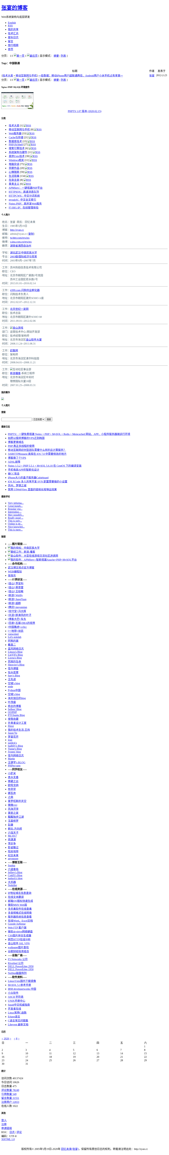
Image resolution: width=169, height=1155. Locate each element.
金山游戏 (18, 327)
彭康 (10, 824)
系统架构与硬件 (18, 152)
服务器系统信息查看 (20, 916)
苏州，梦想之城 (17, 485)
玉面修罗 (13, 820)
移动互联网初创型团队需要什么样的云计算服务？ (37, 450)
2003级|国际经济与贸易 (23, 256)
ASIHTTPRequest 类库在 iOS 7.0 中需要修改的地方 (37, 453)
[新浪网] (11, 369)
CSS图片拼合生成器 (19, 935)
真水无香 (13, 777)
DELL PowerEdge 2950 (21, 966)
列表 (63, 55)
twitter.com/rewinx (20, 237)
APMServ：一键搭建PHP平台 (26, 187)
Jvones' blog (14, 751)
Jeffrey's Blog (15, 872)
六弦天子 (13, 832)
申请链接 (6, 1128)
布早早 (12, 789)
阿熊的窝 (13, 640)
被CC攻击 (13, 473)
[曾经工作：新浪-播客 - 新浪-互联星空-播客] (21, 551)
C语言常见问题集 (18, 1020)
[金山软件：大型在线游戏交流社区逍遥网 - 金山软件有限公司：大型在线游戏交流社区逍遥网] (33, 555)
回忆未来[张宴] (70, 1149)
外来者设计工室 (17, 722)
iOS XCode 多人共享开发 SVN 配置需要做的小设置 (37, 481)
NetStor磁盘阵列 (17, 973)
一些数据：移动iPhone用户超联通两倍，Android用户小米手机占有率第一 (80, 75)
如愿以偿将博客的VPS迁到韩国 (26, 438)
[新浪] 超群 (14, 603)
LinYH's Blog (15, 654)
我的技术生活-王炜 (19, 729)
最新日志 (5, 426)
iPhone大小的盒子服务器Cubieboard (28, 477)
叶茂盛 (12, 702)
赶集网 (14, 350)
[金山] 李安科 (15, 583)
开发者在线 (14, 1008)
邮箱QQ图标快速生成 (20, 901)
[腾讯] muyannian (17, 607)
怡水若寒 (13, 672)
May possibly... (16, 514)
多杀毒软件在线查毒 (20, 908)
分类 (3, 118)
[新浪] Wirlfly (15, 595)
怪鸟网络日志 (16, 755)
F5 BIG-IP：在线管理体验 (23, 207)
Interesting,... (14, 511)
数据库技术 (15, 141)
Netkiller (12, 885)
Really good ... (15, 517)
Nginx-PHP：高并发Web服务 (25, 203)
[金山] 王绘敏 (15, 591)
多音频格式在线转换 (20, 912)
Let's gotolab (14, 637)
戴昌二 (12, 644)
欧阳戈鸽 (13, 785)
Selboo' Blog (14, 709)
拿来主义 (14, 183)
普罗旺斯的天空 (17, 801)
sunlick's (12, 742)
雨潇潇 (12, 839)
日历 (3, 1032)
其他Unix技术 (17, 156)
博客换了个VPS (17, 457)
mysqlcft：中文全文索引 (22, 199)
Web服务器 (15, 133)
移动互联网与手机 (26, 75)
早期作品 (14, 168)
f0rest (11, 726)
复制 (31, 233)
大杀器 (12, 882)
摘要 (56, 55)
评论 (19, 1132)
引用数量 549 (9, 1094)
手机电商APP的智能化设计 (23, 469)
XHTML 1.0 (8, 1139)
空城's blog (14, 683)
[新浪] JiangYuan (17, 599)
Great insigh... (15, 506)
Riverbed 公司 (15, 963)
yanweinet (13, 634)
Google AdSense (17, 923)
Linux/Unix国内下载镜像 (22, 981)
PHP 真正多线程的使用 (21, 446)
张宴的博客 (14, 8)
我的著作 (5, 392)
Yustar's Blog (15, 748)
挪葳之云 (13, 781)
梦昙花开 (13, 736)
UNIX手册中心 (16, 1000)
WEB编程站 (15, 571)
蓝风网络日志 (16, 648)
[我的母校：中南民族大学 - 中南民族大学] (24, 547)
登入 (4, 1120)
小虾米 (12, 773)
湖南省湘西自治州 (20, 245)
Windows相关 (16, 160)
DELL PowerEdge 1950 (21, 969)
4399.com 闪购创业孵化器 (25, 290)
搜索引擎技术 (17, 148)
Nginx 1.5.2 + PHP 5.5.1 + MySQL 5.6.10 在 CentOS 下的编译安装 (45, 465)
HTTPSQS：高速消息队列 (24, 191)
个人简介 (5, 214)
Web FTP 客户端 (17, 927)
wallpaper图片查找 (18, 947)
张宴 (151, 75)
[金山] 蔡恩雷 (15, 587)
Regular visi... (15, 509)
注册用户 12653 (10, 1102)
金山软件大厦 (34, 339)
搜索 (3, 412)
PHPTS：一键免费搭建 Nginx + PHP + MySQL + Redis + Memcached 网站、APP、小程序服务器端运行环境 (69, 434)
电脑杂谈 (14, 164)
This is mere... (15, 529)
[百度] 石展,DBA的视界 (21, 623)
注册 (4, 1124)
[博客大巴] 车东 (17, 619)
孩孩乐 (12, 575)
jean (10, 739)
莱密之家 (13, 812)
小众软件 (13, 992)
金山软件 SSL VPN (19, 943)
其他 (3, 1113)
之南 (10, 797)
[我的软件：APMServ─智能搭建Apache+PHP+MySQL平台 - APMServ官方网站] (42, 559)
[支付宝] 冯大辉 (17, 611)
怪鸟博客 (13, 668)
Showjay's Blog (16, 664)
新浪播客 (15, 373)
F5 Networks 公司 (18, 959)
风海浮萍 (13, 809)
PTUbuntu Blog (16, 715)
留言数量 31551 (10, 1098)
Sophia (11, 865)
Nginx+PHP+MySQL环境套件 (15, 87)
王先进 (12, 679)
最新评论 (5, 496)
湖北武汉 (15, 252)
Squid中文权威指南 (19, 1004)
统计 (3, 1071)
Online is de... (15, 523)
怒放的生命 (14, 661)
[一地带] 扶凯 (15, 631)
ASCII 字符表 (15, 996)
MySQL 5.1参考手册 (19, 985)
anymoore (13, 858)
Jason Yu (12, 733)
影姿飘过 (13, 847)
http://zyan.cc (17, 229)
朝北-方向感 (15, 828)
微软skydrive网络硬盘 (20, 931)
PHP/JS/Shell (16, 144)
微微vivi (12, 805)
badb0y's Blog (15, 745)
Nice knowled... (16, 526)
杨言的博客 (14, 706)
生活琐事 (14, 176)
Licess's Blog (15, 657)
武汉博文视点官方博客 (21, 567)
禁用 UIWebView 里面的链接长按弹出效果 (32, 489)
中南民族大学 (29, 252)
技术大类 (7, 75)
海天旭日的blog (17, 698)
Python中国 (14, 690)
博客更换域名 (16, 442)
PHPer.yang (14, 765)
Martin (11, 758)
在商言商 (14, 180)
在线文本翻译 (16, 897)
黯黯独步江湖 (16, 816)
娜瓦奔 (12, 793)
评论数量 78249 (10, 1090)
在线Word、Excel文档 (20, 920)
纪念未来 (13, 855)
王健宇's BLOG (16, 762)
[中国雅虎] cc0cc (17, 627)
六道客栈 (13, 869)
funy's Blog (14, 675)
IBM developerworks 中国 (22, 989)
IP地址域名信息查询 (19, 893)
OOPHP (12, 712)
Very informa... (16, 503)
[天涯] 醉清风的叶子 (19, 615)
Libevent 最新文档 (18, 1024)
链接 (3, 536)
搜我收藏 (13, 719)
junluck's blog (15, 878)
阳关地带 (13, 851)
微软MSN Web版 (17, 904)
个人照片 (5, 405)
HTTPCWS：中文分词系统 (24, 195)
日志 (12, 1132)
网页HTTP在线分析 (19, 939)
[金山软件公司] (11, 327)
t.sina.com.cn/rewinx (21, 241)
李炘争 (12, 843)
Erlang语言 (14, 1016)
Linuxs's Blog (15, 651)
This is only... (15, 520)
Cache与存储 (16, 137)
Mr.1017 (12, 835)
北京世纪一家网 (19, 309)
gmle (10, 686)
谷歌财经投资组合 (18, 951)
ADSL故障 (14, 461)
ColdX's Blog (15, 875)
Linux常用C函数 (17, 1012)
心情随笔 (14, 172)
